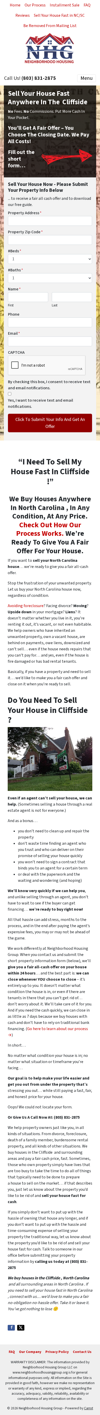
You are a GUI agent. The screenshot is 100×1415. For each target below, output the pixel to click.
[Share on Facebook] (11, 1328)
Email (14, 333)
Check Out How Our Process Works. (48, 529)
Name (14, 289)
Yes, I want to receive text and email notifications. (40, 403)
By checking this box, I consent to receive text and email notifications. (49, 385)
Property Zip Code (25, 232)
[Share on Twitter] (20, 1328)
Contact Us (82, 1351)
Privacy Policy (57, 1351)
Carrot (88, 1408)
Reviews (22, 15)
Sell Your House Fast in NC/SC (59, 15)
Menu (87, 78)
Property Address (25, 213)
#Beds (14, 251)
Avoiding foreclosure (26, 606)
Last (54, 305)
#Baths (15, 270)
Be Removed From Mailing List (50, 26)
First (11, 305)
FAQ (87, 5)
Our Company (30, 1351)
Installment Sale (64, 5)
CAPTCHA (16, 352)
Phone (13, 314)
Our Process (35, 5)
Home (15, 5)
